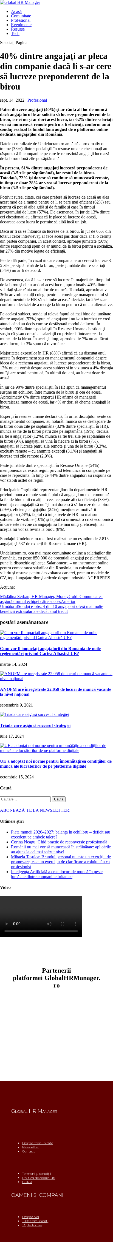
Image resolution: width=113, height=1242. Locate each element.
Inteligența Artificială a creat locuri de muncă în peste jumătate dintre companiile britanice (57, 874)
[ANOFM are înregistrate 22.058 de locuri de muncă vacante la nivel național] (56, 678)
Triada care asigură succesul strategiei (35, 725)
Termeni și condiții (36, 1173)
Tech (15, 33)
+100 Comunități (35, 1221)
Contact (28, 1151)
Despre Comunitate (37, 1143)
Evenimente (21, 24)
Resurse (18, 29)
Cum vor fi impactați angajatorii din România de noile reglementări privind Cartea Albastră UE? (50, 651)
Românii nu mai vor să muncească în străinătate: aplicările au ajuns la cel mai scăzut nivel (61, 849)
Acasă (16, 11)
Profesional (20, 20)
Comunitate (21, 15)
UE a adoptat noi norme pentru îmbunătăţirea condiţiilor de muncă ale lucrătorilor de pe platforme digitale (56, 764)
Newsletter (30, 1147)
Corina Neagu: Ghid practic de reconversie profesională (59, 842)
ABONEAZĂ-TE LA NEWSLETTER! (35, 810)
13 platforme (32, 1225)
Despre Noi (30, 1217)
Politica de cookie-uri (38, 1178)
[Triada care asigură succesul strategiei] (34, 714)
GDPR (27, 1182)
